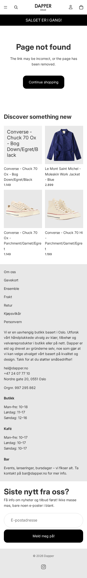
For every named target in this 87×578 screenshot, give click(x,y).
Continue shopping (43, 82)
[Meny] (5, 7)
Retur (8, 305)
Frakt (8, 297)
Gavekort (11, 280)
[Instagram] (43, 567)
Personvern (13, 322)
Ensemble (11, 288)
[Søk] (16, 7)
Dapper (49, 556)
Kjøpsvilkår (12, 313)
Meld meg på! (44, 536)
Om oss (10, 272)
